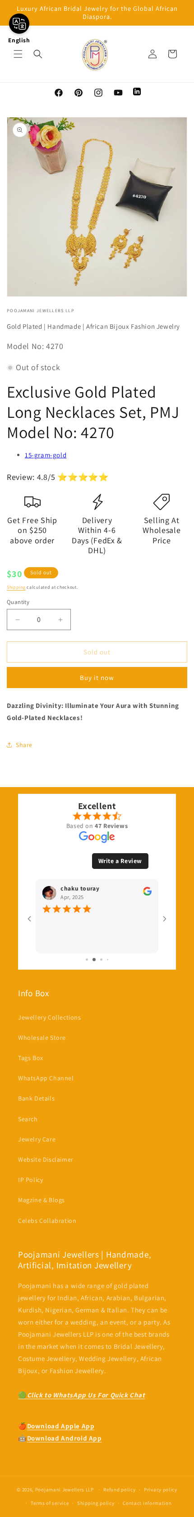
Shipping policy (96, 1503)
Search (28, 1119)
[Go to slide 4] (105, 960)
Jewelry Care (36, 1139)
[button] (18, 54)
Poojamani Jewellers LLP (64, 1489)
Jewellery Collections (49, 1017)
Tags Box (30, 1058)
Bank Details (36, 1098)
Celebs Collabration (47, 1221)
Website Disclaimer (46, 1159)
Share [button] (24, 745)
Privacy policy (160, 1489)
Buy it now (97, 677)
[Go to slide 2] (90, 959)
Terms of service (50, 1503)
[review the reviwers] (105, 893)
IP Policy (30, 1180)
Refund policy (119, 1489)
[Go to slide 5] (110, 959)
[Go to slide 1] (84, 960)
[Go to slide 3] (98, 959)
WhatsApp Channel (46, 1078)
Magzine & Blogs (41, 1200)
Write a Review (120, 861)
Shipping (16, 587)
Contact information (147, 1503)
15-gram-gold (45, 455)
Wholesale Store (42, 1038)
